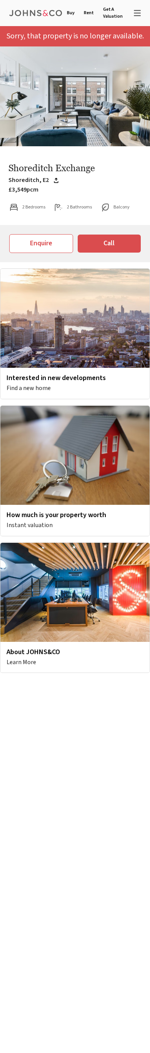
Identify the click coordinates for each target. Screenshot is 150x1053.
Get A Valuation (113, 13)
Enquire (41, 243)
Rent (89, 13)
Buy (71, 13)
